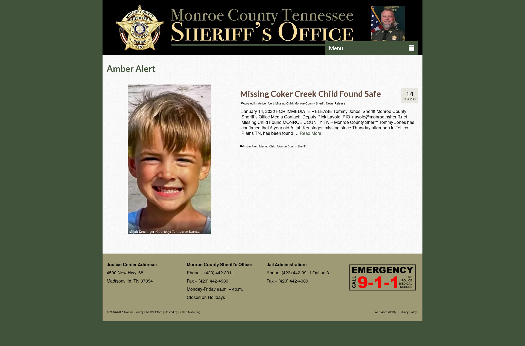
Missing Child (284, 103)
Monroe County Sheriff (309, 103)
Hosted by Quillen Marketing (182, 312)
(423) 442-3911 (219, 272)
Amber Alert (266, 103)
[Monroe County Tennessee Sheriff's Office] (262, 28)
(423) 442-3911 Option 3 (305, 272)
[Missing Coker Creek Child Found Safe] (169, 159)
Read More (310, 133)
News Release (335, 103)
